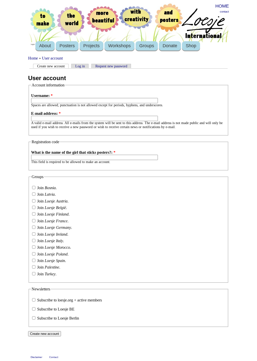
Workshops (119, 45)
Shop (191, 45)
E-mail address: (46, 113)
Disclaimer (36, 357)
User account (52, 58)
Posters (67, 45)
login (33, 44)
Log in (80, 66)
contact (224, 11)
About (45, 45)
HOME (222, 6)
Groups (146, 45)
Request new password (111, 66)
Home (33, 58)
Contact (53, 357)
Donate (170, 45)
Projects (91, 45)
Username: (42, 95)
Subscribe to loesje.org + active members (69, 300)
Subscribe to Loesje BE (55, 309)
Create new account (51, 66)
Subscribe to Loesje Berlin (57, 318)
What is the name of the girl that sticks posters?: (73, 152)
